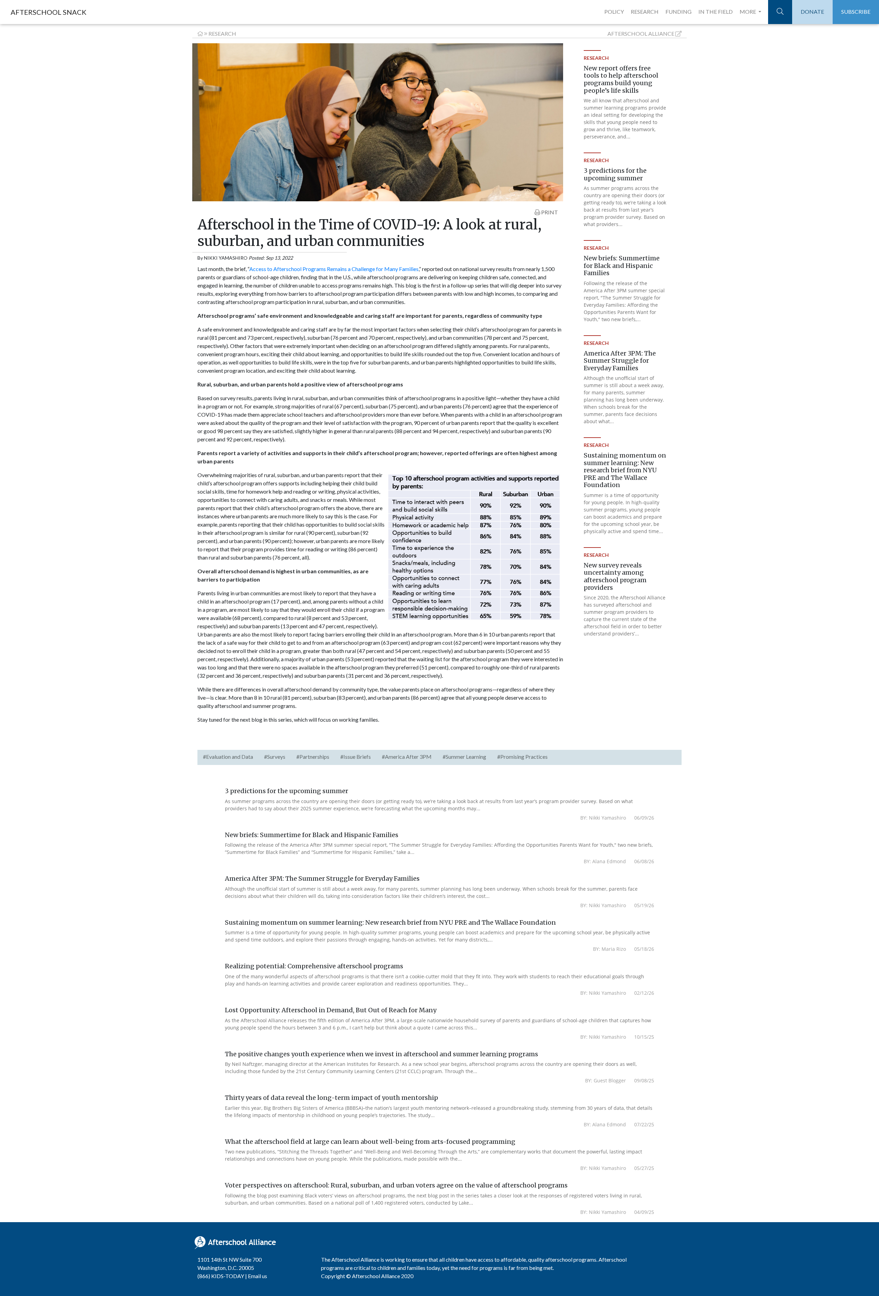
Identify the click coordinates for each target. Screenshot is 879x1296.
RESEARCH (645, 11)
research (222, 33)
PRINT (549, 212)
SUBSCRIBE (855, 11)
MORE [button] (748, 11)
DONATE (812, 11)
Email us (257, 1276)
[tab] (228, 757)
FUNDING (678, 11)
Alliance (640, 33)
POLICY (614, 11)
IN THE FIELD (715, 11)
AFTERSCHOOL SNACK (49, 12)
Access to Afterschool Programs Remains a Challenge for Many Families (334, 269)
